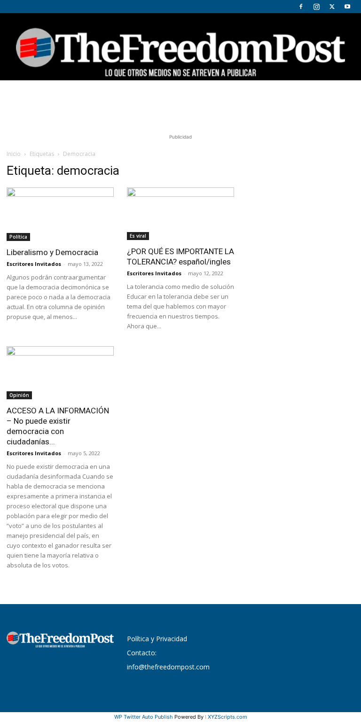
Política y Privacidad (157, 638)
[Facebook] (301, 6)
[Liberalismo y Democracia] (60, 214)
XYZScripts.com (227, 717)
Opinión (19, 395)
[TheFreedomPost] (180, 46)
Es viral (138, 236)
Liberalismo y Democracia (52, 252)
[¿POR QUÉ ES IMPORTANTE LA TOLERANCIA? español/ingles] (180, 214)
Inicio (14, 154)
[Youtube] (347, 6)
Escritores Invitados (34, 263)
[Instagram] (316, 6)
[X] (332, 6)
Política (18, 236)
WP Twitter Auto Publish (143, 717)
